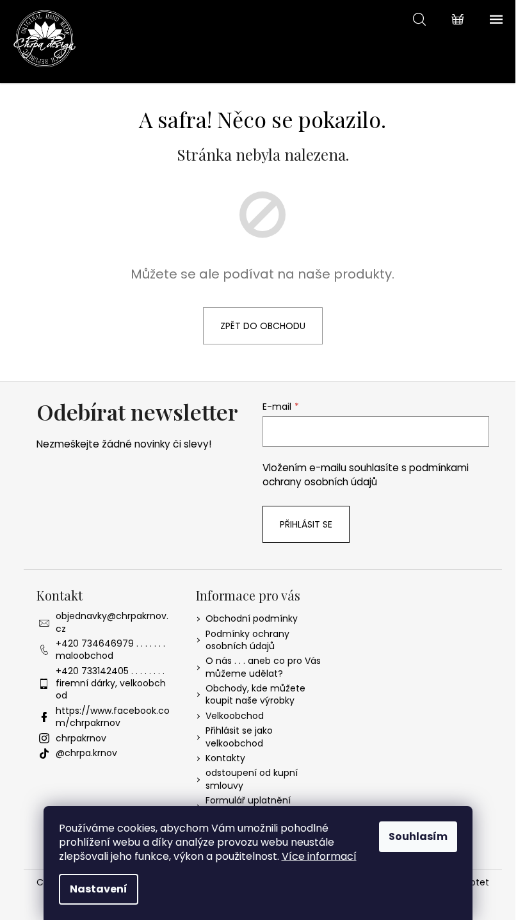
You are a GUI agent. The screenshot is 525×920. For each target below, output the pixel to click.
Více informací (319, 856)
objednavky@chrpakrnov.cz (112, 621)
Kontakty (225, 758)
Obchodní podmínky (252, 618)
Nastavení (98, 889)
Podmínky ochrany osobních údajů (247, 639)
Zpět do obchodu (262, 325)
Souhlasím (418, 836)
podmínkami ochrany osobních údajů (365, 474)
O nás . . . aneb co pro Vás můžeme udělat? (263, 666)
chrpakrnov (81, 738)
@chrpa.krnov (86, 752)
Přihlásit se (306, 524)
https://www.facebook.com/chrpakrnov (113, 716)
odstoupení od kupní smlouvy (252, 778)
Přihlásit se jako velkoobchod (239, 736)
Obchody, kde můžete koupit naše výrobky (255, 694)
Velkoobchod (235, 715)
